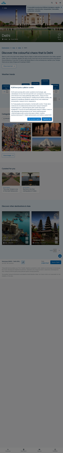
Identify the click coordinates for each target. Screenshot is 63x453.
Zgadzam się (47, 119)
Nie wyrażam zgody (34, 119)
